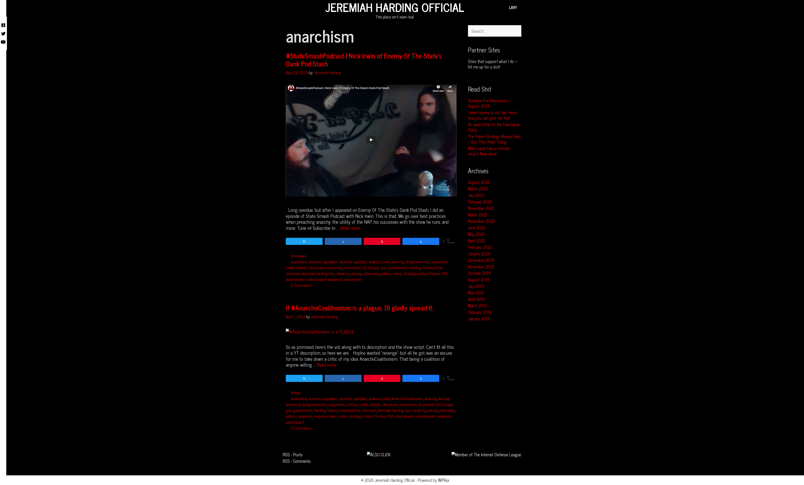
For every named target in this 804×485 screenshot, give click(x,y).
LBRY (513, 7)
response (305, 416)
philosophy (371, 273)
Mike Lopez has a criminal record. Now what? (488, 151)
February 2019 (480, 312)
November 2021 (481, 208)
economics (334, 267)
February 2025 (480, 201)
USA (444, 273)
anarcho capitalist (353, 261)
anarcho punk (379, 261)
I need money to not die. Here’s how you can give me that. (493, 115)
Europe (373, 267)
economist (353, 267)
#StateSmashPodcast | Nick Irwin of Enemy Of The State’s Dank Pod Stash (364, 59)
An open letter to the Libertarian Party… (494, 127)
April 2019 (476, 299)
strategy (410, 273)
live (331, 273)
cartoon (352, 404)
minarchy (343, 273)
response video (325, 416)
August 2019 (478, 279)
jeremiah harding (314, 273)
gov (383, 267)
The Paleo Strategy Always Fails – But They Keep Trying (494, 139)
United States (429, 273)
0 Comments (301, 285)
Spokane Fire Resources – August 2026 (489, 103)
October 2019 (479, 273)
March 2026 (478, 188)
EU (365, 267)
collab (290, 267)
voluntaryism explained (324, 279)
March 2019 (477, 305)
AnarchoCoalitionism (407, 398)
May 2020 (476, 234)
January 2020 (479, 253)
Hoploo (332, 410)
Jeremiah (293, 273)
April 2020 (477, 240)
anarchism (299, 261)
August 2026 (479, 182)
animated (293, 404)
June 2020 (477, 227)
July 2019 (476, 286)
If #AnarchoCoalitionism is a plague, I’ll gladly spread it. (359, 307)
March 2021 (477, 214)
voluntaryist (353, 279)
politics (386, 273)
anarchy (398, 261)
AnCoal (443, 398)
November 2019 (481, 266)
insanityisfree (432, 267)
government (397, 267)
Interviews (298, 255)
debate (301, 267)
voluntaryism (295, 279)
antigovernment (417, 261)
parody (356, 273)
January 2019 (479, 318)
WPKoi (443, 480)
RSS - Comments (297, 461)
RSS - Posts (293, 454)
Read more (350, 228)
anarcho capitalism (323, 261)
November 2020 (481, 221)
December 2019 (481, 260)
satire (397, 273)
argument (439, 261)
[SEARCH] (523, 7)
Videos (296, 392)
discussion (317, 267)
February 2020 (480, 247)
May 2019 (476, 292)
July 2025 (476, 195)
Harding (415, 267)
